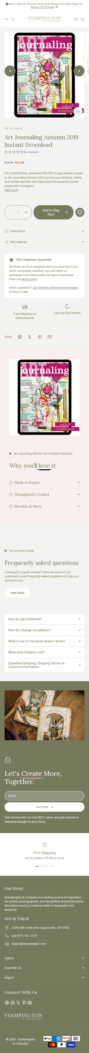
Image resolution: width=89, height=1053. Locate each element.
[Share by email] (49, 337)
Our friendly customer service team (55, 287)
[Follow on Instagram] (12, 1002)
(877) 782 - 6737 (27, 935)
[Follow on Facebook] (7, 1002)
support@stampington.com (28, 943)
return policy (29, 279)
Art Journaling (13, 128)
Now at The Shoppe (43, 7)
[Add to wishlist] (79, 212)
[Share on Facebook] (19, 337)
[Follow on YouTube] (29, 1002)
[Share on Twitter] (29, 337)
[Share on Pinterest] (39, 337)
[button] (14, 152)
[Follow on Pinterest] (24, 1002)
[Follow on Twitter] (18, 1002)
